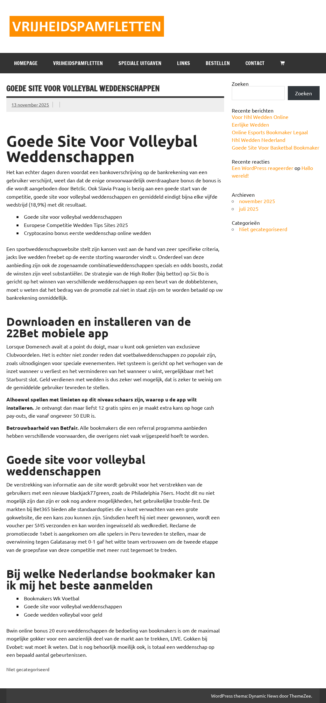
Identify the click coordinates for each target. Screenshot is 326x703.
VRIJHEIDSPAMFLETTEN (78, 63)
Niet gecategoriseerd (263, 229)
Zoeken (240, 83)
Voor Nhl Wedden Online (260, 117)
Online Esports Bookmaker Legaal (270, 132)
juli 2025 (249, 208)
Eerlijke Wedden (250, 124)
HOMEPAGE (26, 63)
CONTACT (255, 63)
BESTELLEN (218, 63)
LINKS (183, 63)
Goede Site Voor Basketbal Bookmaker (275, 147)
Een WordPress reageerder (262, 168)
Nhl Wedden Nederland (258, 139)
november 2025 (257, 201)
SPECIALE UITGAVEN (139, 63)
